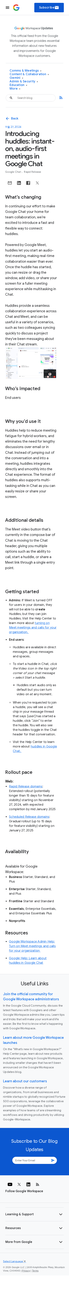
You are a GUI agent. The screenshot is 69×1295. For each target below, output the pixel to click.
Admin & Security (24, 81)
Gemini (16, 78)
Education (18, 85)
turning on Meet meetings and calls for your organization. (33, 627)
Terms (35, 1270)
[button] (34, 1214)
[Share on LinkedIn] (19, 182)
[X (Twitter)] (19, 1184)
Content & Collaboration (29, 74)
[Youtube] (10, 1184)
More (15, 89)
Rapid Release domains (25, 786)
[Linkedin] (28, 1184)
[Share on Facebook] (28, 182)
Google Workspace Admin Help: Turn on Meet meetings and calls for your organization (32, 946)
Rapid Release (32, 171)
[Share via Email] (9, 182)
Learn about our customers (25, 1081)
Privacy (26, 1270)
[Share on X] (37, 182)
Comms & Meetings (26, 71)
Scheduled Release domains (29, 817)
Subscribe (49, 7)
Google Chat (13, 171)
